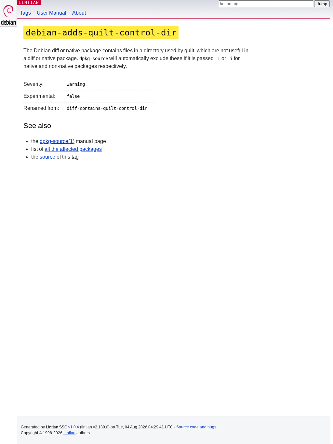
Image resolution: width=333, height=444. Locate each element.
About (79, 13)
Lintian (69, 433)
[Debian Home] (8, 13)
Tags (25, 13)
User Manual (51, 13)
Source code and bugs (196, 427)
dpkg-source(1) (57, 141)
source (47, 157)
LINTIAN (29, 2)
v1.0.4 (73, 427)
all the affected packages (73, 149)
